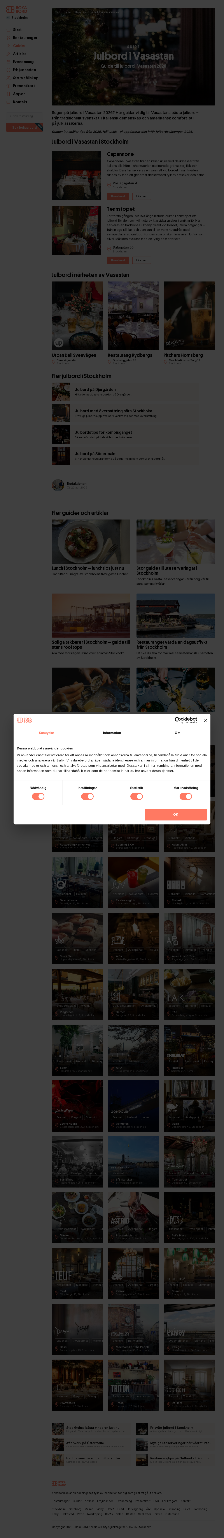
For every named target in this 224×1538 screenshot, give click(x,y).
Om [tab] (177, 733)
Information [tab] (112, 733)
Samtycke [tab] (46, 733)
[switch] (87, 796)
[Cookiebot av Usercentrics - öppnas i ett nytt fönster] (178, 720)
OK (175, 814)
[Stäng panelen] (205, 720)
